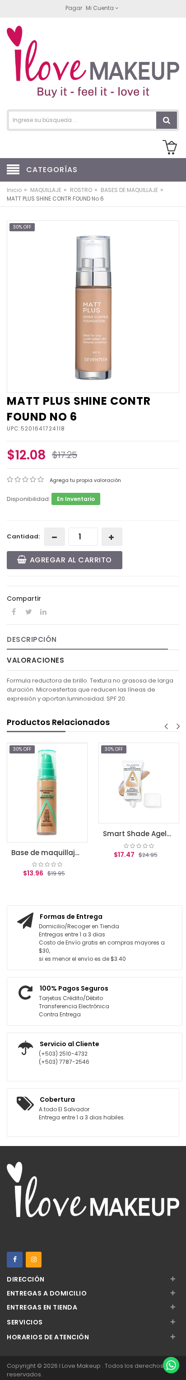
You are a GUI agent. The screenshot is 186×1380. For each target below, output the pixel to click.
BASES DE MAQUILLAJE (129, 190)
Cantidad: (23, 536)
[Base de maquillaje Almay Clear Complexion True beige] (47, 792)
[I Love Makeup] (93, 64)
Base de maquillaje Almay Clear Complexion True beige (49, 852)
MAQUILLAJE (45, 190)
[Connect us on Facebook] (15, 1260)
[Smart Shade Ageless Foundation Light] (139, 783)
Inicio (14, 190)
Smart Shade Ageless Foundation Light (141, 833)
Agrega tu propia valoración (85, 480)
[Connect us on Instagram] (34, 1260)
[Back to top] (170, 1345)
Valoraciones (35, 660)
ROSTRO (81, 190)
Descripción (32, 639)
